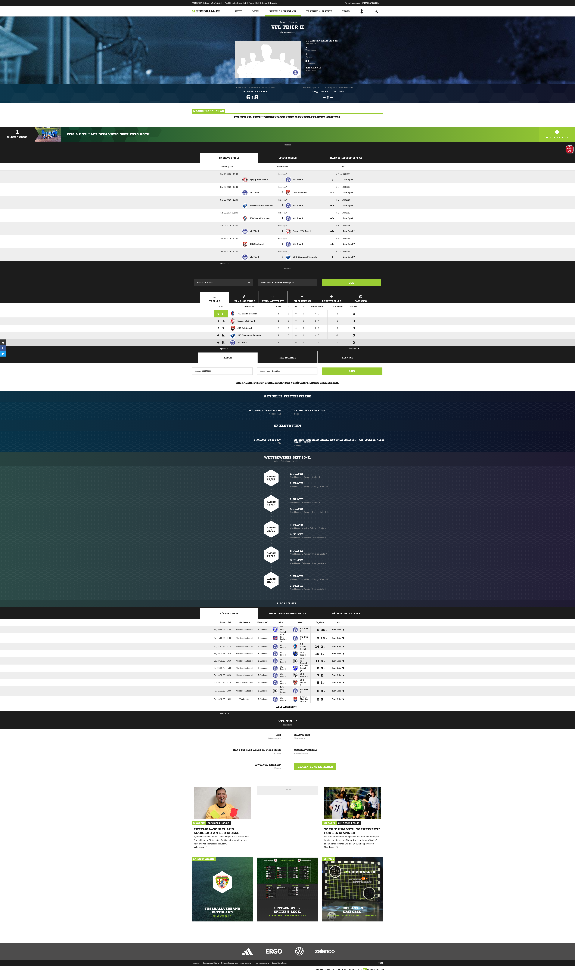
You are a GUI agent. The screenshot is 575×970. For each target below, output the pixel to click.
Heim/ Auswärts (273, 301)
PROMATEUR (197, 3)
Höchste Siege (229, 614)
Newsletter (273, 3)
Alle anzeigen (286, 603)
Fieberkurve (302, 301)
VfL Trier (287, 721)
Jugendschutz (245, 963)
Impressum (196, 963)
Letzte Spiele (288, 158)
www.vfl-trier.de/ (268, 765)
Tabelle (214, 301)
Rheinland (293, 22)
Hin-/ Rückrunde (244, 301)
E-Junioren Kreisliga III (321, 41)
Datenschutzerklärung (211, 963)
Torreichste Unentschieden (288, 614)
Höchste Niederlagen (346, 614)
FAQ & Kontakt (261, 3)
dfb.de (206, 3)
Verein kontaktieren (315, 766)
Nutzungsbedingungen (229, 963)
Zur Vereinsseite (287, 32)
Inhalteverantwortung (261, 963)
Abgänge (347, 358)
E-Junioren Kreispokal (309, 410)
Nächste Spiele (229, 158)
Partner (251, 3)
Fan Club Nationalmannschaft (235, 3)
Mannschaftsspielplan (346, 158)
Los (351, 282)
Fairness (361, 301)
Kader (227, 358)
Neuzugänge (287, 358)
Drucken (352, 348)
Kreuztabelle (331, 301)
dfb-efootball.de (216, 3)
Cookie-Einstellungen (279, 963)
